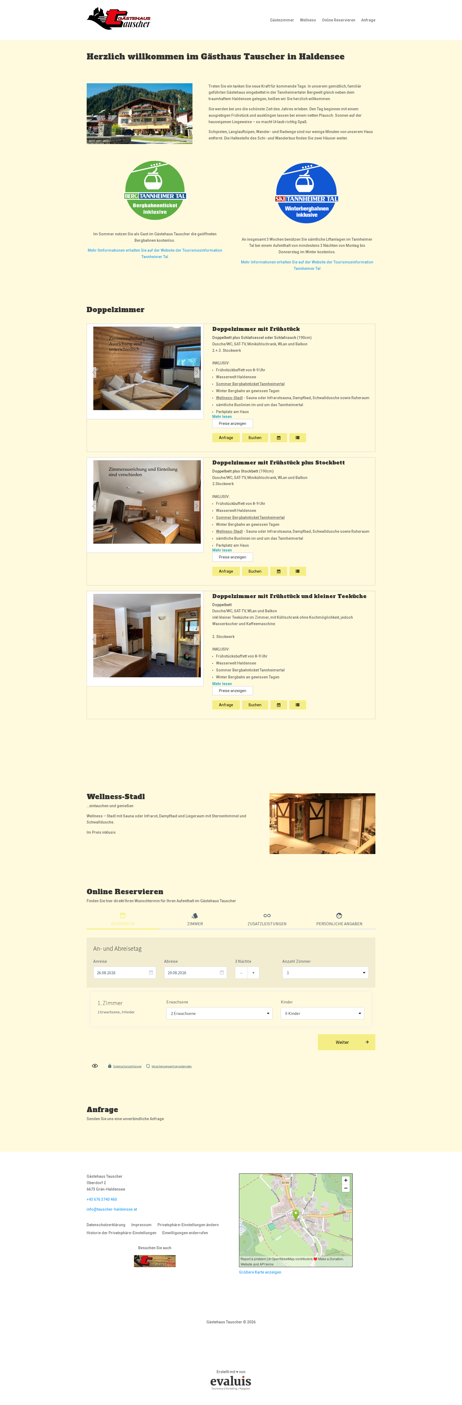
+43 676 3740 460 (102, 1199)
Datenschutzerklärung (127, 1066)
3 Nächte (243, 961)
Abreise (171, 961)
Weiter (342, 1042)
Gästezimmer (282, 20)
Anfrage (368, 20)
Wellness (308, 20)
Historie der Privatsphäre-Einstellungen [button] (121, 1233)
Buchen (255, 438)
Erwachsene (177, 1001)
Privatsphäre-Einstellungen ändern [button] (188, 1225)
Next (196, 372)
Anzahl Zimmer (296, 961)
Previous (93, 372)
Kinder (287, 1001)
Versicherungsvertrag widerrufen (172, 1066)
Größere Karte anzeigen (260, 1272)
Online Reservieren (338, 20)
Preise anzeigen (232, 423)
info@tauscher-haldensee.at (112, 1209)
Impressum (141, 1225)
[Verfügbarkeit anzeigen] (278, 437)
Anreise (100, 961)
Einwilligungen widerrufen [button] (185, 1233)
